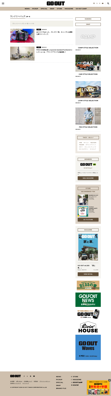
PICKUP (35, 9)
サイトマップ (26, 383)
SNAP (52, 9)
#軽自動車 (81, 144)
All (21, 7)
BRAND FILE (61, 388)
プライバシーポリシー (44, 381)
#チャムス (86, 142)
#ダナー (81, 147)
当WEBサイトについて (15, 383)
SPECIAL (44, 9)
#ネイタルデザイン (83, 149)
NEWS (58, 376)
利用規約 (36, 381)
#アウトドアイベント (91, 144)
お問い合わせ (19, 381)
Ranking (88, 7)
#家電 (80, 142)
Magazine (69, 9)
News (27, 9)
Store (59, 9)
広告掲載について (28, 381)
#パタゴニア (93, 149)
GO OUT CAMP (81, 9)
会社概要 (12, 381)
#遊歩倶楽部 (93, 142)
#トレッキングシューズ (90, 147)
